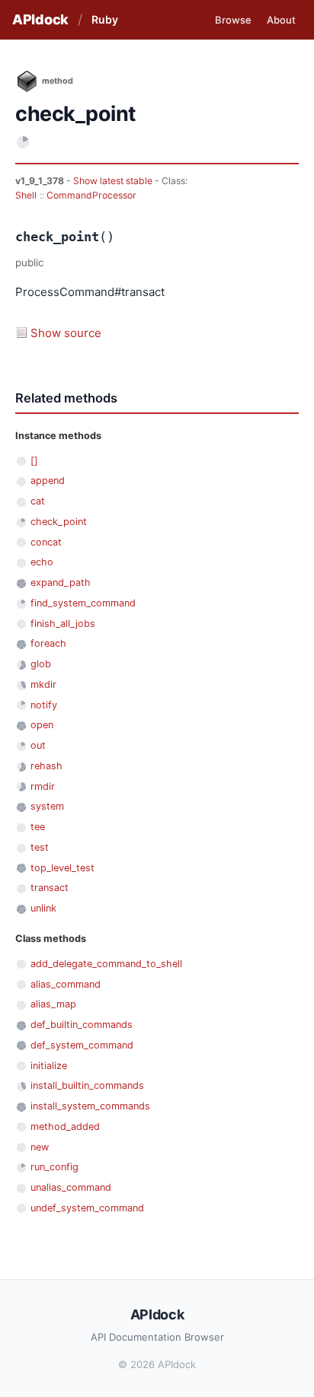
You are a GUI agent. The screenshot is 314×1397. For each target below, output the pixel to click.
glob (40, 664)
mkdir (43, 684)
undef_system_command (87, 1208)
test (39, 847)
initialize (48, 1065)
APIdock (40, 19)
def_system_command (81, 1045)
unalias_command (70, 1187)
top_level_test (62, 868)
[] (34, 460)
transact (49, 887)
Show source (65, 333)
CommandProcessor (91, 195)
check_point (58, 521)
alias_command (65, 984)
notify (43, 705)
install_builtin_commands (87, 1085)
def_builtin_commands (81, 1024)
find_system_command (83, 603)
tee (37, 826)
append (47, 480)
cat (37, 501)
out (38, 745)
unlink (43, 908)
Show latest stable (114, 180)
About (281, 20)
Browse (233, 20)
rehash (46, 766)
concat (46, 542)
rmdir (42, 786)
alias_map (53, 1004)
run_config (54, 1167)
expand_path (60, 582)
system (47, 806)
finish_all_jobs (62, 623)
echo (41, 562)
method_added (65, 1126)
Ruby (104, 19)
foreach (48, 643)
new (39, 1147)
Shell (26, 195)
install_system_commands (90, 1106)
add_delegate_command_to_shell (106, 963)
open (41, 724)
